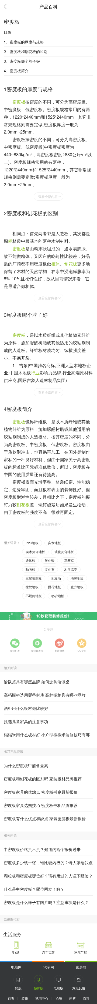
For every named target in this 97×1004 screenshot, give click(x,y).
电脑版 (58, 988)
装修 (25, 998)
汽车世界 (48, 952)
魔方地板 (77, 586)
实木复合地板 (35, 551)
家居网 (81, 967)
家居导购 (80, 952)
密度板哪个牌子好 (27, 314)
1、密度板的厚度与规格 (24, 42)
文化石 (49, 569)
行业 (35, 372)
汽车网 (48, 967)
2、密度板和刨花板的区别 (25, 51)
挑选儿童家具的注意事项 (26, 721)
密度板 (18, 101)
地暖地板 (77, 578)
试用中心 (41, 998)
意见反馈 (78, 988)
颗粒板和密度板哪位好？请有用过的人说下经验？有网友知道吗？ (48, 877)
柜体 (55, 263)
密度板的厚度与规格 (30, 88)
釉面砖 (30, 569)
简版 (18, 988)
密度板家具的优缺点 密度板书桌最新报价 (41, 792)
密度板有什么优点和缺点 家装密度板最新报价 (45, 818)
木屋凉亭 (70, 569)
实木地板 (54, 542)
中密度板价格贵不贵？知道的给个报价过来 (42, 849)
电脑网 (16, 967)
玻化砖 (49, 560)
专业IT (16, 952)
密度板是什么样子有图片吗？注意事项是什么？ (46, 902)
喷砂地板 (57, 595)
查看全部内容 (48, 196)
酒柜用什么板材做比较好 (26, 708)
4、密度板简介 (16, 70)
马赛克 (69, 560)
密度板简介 (19, 408)
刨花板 (70, 263)
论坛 (59, 998)
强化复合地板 (64, 551)
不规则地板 (34, 595)
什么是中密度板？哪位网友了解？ (34, 889)
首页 (11, 998)
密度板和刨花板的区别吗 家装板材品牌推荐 (43, 779)
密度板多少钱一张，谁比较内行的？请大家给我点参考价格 (48, 864)
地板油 (56, 578)
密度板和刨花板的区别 (32, 213)
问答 (72, 998)
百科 (86, 998)
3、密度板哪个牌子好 (22, 61)
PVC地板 (32, 542)
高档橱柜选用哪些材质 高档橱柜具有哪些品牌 (45, 695)
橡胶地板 (32, 586)
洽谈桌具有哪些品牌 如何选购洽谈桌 (37, 681)
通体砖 (30, 560)
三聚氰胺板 (34, 578)
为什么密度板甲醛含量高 (26, 765)
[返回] (6, 6)
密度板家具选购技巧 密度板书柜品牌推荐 (41, 805)
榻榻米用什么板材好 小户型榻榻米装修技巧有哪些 (47, 736)
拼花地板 (54, 586)
